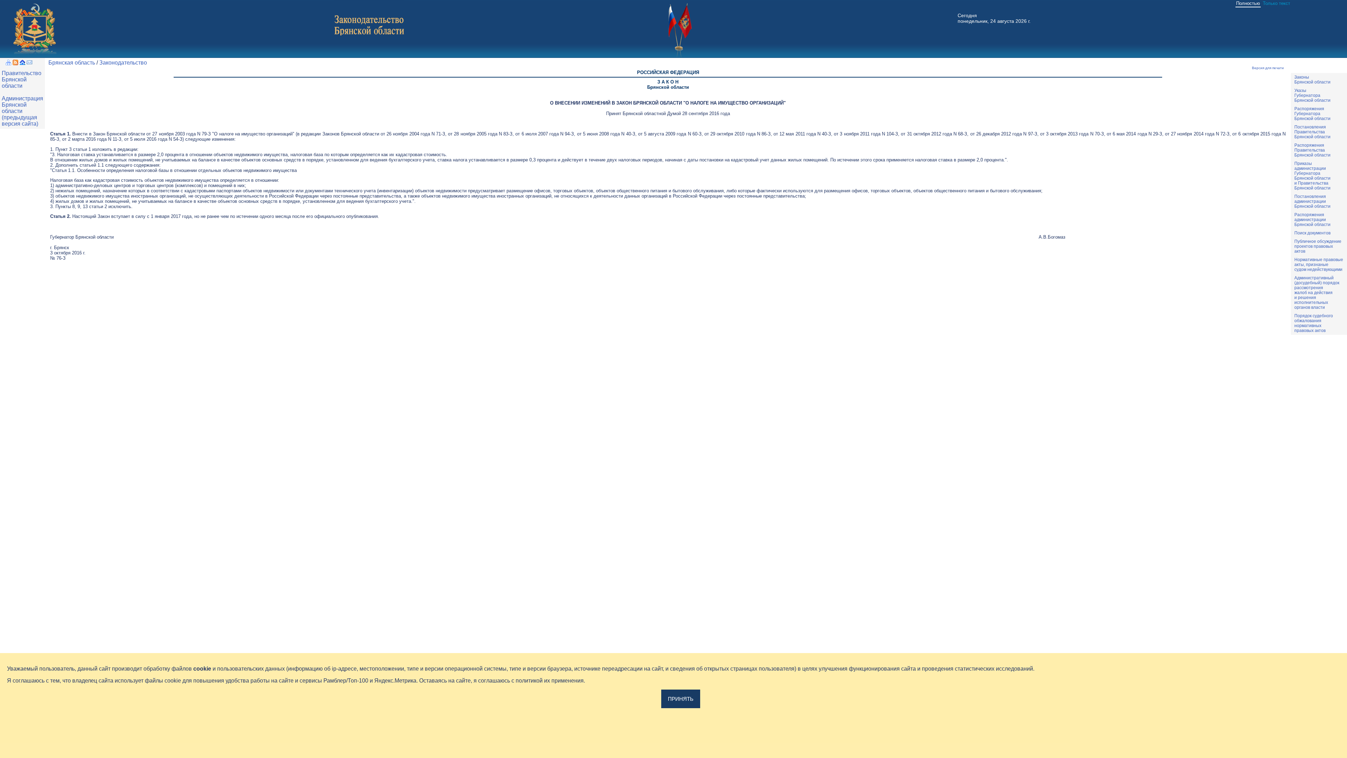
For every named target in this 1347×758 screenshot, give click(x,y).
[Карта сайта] (8, 63)
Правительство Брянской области (21, 79)
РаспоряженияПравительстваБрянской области (1312, 150)
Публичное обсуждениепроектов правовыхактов (1317, 246)
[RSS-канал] (15, 63)
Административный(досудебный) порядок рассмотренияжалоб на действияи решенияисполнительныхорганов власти (1316, 292)
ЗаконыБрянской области (1312, 80)
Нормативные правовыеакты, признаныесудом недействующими (1318, 264)
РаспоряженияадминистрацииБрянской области (1312, 219)
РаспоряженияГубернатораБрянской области (1312, 113)
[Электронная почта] (29, 63)
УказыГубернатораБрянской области (1312, 95)
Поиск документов (1312, 233)
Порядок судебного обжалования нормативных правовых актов (1313, 323)
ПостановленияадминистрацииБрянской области (1312, 201)
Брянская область (71, 63)
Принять (680, 699)
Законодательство (123, 63)
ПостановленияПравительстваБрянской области (1312, 132)
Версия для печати (1268, 68)
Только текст (1276, 3)
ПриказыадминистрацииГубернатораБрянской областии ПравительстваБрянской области (1312, 176)
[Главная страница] (22, 63)
